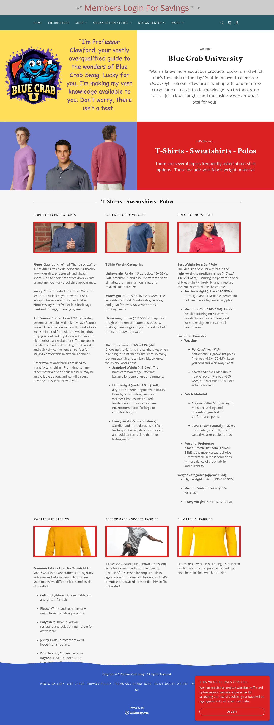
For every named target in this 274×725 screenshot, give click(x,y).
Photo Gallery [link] (52, 683)
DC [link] (137, 690)
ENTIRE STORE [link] (59, 22)
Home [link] (37, 22)
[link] (137, 712)
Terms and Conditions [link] (133, 683)
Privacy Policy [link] (99, 683)
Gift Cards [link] (75, 683)
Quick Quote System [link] (171, 683)
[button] (81, 23)
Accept (232, 711)
